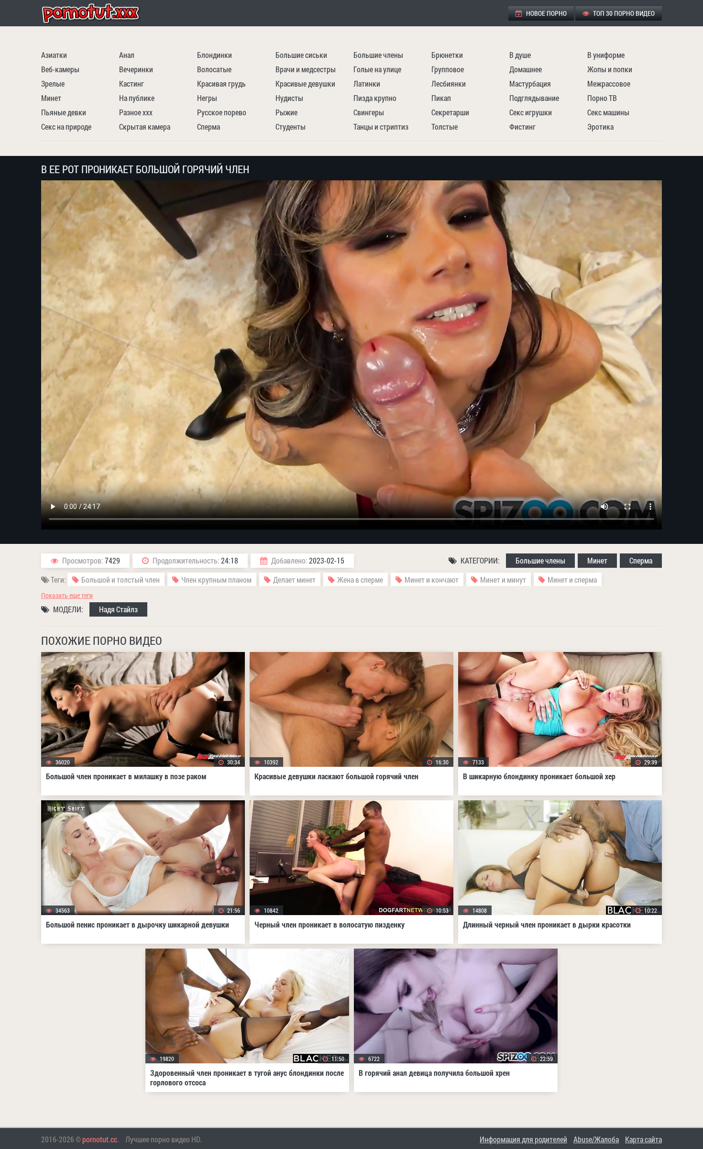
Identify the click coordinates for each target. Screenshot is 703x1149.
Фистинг (522, 127)
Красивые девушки (305, 83)
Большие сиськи (301, 55)
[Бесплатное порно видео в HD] (98, 13)
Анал (126, 55)
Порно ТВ (602, 98)
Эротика (600, 127)
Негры (207, 98)
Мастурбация (530, 83)
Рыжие (286, 112)
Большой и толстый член (120, 579)
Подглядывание (534, 98)
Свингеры (368, 112)
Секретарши (450, 112)
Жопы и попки (609, 69)
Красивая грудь (221, 83)
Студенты (290, 127)
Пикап (441, 98)
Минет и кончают (432, 579)
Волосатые (214, 69)
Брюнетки (447, 55)
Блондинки (214, 55)
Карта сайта (643, 1139)
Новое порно (546, 13)
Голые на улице (377, 69)
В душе (520, 55)
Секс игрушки (530, 112)
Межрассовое (608, 83)
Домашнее (525, 69)
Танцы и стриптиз (380, 127)
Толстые (444, 127)
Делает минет (294, 579)
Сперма (208, 127)
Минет (51, 98)
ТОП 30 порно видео (623, 13)
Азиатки (54, 55)
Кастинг (131, 83)
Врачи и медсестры (305, 69)
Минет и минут (503, 579)
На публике (136, 98)
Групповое (447, 69)
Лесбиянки (448, 83)
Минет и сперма (572, 579)
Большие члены (378, 55)
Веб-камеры (60, 69)
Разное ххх (136, 112)
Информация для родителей (523, 1139)
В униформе (606, 55)
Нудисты (289, 98)
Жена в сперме (360, 579)
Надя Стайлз (118, 609)
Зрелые (53, 83)
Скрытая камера (144, 127)
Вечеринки (136, 69)
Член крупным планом (216, 579)
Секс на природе (66, 127)
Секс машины (608, 112)
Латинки (366, 83)
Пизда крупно (374, 98)
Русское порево (221, 112)
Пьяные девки (63, 112)
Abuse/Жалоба (596, 1139)
